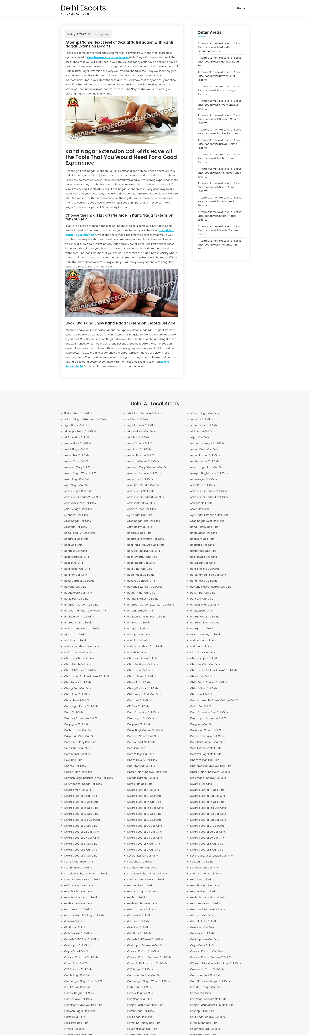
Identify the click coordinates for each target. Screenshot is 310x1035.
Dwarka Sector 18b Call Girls (82, 820)
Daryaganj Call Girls (76, 724)
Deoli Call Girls (136, 748)
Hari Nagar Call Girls (139, 999)
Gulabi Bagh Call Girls (77, 975)
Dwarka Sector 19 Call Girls (144, 820)
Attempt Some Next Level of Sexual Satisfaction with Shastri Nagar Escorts (220, 216)
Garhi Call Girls (136, 897)
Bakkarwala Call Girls (203, 557)
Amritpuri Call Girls (139, 449)
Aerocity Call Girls (201, 419)
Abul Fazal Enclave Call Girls (145, 413)
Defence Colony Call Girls (143, 736)
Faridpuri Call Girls (201, 861)
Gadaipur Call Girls (202, 879)
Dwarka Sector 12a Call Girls (208, 796)
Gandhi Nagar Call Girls (204, 885)
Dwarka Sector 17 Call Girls (81, 814)
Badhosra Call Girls (202, 539)
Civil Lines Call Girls (139, 700)
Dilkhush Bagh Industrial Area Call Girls (88, 778)
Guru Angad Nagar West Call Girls (148, 981)
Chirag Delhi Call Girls (77, 688)
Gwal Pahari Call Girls (77, 987)
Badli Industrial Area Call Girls (145, 545)
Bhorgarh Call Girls (202, 628)
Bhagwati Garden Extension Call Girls (150, 604)
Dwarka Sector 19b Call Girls (208, 820)
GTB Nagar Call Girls (140, 969)
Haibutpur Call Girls (139, 987)
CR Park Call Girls (138, 706)
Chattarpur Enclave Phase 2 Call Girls (88, 676)
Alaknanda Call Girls (203, 431)
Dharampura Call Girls (141, 766)
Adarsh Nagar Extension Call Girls (85, 419)
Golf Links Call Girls (139, 933)
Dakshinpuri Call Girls (140, 718)
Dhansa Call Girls (75, 766)
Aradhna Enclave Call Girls (144, 473)
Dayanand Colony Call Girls (207, 730)
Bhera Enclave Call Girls (205, 622)
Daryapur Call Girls (139, 724)
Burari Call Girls (136, 652)
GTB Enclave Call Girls (78, 969)
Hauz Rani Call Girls (76, 1023)
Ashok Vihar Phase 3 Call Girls (146, 497)
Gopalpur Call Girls (202, 933)
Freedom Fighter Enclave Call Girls (86, 873)
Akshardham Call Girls (141, 431)
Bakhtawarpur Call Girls (142, 557)
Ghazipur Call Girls (201, 915)
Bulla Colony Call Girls (78, 652)
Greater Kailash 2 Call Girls (81, 957)
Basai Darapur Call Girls (79, 581)
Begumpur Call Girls (202, 593)
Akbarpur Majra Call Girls (80, 431)
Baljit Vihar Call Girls (139, 569)
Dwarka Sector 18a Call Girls (208, 814)
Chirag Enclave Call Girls (142, 688)
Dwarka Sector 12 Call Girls (144, 796)
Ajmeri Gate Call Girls (203, 425)
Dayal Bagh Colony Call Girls (145, 730)
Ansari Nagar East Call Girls (207, 467)
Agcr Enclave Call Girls (141, 425)
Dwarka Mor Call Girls (78, 790)
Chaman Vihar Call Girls (79, 658)
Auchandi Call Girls (76, 515)
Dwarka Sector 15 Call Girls (207, 802)
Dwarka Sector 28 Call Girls (144, 838)
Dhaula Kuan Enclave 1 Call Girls (147, 772)
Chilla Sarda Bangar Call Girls (208, 682)
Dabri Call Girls (73, 712)
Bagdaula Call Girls (202, 545)
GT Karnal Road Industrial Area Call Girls (215, 963)
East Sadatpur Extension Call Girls (211, 855)
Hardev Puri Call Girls (140, 993)
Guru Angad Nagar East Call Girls (85, 981)
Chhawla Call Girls (138, 682)
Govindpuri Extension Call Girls (146, 945)
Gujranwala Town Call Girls (207, 969)
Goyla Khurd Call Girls (78, 951)
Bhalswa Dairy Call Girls (79, 616)
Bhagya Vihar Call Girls (204, 604)
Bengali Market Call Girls (142, 599)
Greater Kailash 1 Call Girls (206, 951)
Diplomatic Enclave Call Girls (208, 778)
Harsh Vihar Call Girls (140, 1011)
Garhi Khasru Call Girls (78, 903)
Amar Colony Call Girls (141, 443)
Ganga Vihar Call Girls (204, 891)
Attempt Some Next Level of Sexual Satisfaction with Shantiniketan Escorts (220, 244)
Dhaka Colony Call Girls (142, 760)
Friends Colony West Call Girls (146, 879)
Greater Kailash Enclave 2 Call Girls (212, 957)
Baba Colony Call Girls (204, 527)
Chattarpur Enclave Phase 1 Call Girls (213, 670)
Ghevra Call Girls (75, 921)
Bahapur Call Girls (75, 551)
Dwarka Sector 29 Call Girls (207, 838)
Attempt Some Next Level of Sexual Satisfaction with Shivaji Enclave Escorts (220, 144)
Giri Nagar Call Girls (76, 927)
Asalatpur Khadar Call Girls (144, 485)
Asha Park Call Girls (202, 485)
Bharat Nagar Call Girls (204, 616)
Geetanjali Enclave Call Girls (208, 909)
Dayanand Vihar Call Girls (80, 736)
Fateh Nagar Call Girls (78, 867)
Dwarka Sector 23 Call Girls (144, 832)
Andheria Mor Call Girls (204, 461)
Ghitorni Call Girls (138, 921)
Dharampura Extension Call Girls (210, 766)
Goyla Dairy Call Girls (203, 945)
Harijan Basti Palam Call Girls (145, 1005)
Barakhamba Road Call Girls (208, 575)
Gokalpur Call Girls (139, 927)
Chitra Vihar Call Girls (203, 688)
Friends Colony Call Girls (205, 873)
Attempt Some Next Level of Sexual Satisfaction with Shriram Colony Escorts (220, 119)
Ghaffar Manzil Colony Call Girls (84, 915)
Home (241, 8)
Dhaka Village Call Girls (204, 760)
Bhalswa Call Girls (201, 610)
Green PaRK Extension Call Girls (147, 963)
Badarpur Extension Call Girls (145, 539)
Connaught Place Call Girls (81, 706)
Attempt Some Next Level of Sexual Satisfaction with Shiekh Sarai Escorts (220, 158)
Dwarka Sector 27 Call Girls (81, 838)
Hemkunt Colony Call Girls (143, 1023)
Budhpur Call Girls (201, 646)
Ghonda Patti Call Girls (204, 921)
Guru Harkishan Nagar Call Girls (210, 981)
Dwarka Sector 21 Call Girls (207, 826)
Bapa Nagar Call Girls (140, 575)
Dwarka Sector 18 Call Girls (144, 814)
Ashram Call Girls (201, 503)
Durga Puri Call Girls (139, 784)
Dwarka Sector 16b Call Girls (208, 808)
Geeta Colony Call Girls (142, 909)
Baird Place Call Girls (203, 551)
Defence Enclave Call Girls (207, 736)
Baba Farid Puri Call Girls (79, 533)
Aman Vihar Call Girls (77, 443)
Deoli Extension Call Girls (205, 748)
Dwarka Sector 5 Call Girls (206, 844)
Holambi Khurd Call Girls (205, 1029)
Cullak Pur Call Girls (202, 706)
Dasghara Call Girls (202, 724)
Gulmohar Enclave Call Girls (144, 975)
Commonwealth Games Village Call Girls (216, 700)
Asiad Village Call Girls (78, 509)
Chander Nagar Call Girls (143, 664)
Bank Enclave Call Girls (204, 569)
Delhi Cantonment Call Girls (207, 742)
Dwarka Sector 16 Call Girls (81, 808)
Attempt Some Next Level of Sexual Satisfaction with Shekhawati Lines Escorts (220, 172)
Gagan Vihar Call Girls (141, 885)
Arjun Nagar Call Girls (203, 479)
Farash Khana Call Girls (78, 861)
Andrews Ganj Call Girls (79, 467)
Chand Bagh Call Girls (78, 664)
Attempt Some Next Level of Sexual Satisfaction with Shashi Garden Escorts (220, 230)
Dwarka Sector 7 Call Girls (143, 850)
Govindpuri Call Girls (77, 945)
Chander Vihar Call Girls (205, 664)
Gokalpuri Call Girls (202, 927)
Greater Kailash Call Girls (143, 951)
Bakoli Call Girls (73, 563)
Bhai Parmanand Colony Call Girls (85, 610)
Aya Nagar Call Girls (139, 515)
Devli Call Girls (73, 760)
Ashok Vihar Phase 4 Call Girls (209, 497)
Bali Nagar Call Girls (202, 563)
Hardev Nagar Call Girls (79, 993)
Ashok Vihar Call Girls (140, 491)
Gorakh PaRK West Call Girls (145, 939)
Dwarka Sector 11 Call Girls (80, 796)
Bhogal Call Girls (137, 628)
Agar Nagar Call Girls (77, 425)
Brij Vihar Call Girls (75, 640)
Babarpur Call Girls (139, 533)
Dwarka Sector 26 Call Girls (207, 832)
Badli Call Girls (73, 545)
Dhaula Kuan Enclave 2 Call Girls (210, 772)
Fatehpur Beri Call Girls (141, 867)
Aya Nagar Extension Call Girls (209, 515)
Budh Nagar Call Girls (203, 640)
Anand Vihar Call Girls (78, 461)
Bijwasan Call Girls (75, 634)
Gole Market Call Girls (78, 933)
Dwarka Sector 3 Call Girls (80, 844)
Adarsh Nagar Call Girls (204, 413)
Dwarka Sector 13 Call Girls (81, 802)
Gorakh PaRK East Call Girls (81, 939)
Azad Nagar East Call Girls (143, 521)
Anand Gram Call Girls (204, 449)
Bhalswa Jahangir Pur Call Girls (146, 616)
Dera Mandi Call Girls (77, 754)
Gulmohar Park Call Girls (205, 975)
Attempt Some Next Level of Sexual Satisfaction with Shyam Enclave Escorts (220, 104)
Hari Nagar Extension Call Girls (83, 1005)
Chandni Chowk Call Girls (80, 670)
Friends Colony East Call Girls (82, 879)
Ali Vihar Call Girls (138, 437)
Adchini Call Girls (137, 419)
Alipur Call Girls (199, 437)
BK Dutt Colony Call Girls (205, 634)
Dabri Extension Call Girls (143, 712)
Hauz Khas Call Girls (139, 1017)
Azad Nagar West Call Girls (207, 521)
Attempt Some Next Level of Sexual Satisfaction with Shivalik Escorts (220, 131)
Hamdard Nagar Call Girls (206, 987)
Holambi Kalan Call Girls (142, 1029)
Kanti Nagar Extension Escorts (108, 57)
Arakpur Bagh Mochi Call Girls (209, 473)
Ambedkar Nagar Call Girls (207, 443)
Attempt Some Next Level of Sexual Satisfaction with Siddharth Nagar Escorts (220, 61)
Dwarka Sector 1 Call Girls (143, 790)
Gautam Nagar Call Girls (205, 903)
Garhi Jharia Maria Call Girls (207, 897)
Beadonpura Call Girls (78, 593)
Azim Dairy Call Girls (139, 527)
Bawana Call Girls (75, 587)
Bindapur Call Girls (138, 634)
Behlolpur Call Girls (76, 599)
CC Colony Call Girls (202, 652)
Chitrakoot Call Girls (77, 694)
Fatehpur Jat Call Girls (204, 867)
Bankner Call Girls (75, 575)
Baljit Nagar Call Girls (77, 569)
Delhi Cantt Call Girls (77, 748)
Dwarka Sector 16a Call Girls (145, 808)
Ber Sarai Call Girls (201, 599)
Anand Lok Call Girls (76, 455)
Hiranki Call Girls (74, 1029)
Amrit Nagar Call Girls (78, 449)
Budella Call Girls (137, 640)
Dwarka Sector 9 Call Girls (80, 855)
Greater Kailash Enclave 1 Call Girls (149, 957)
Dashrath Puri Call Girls (78, 730)
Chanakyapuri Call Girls (205, 658)
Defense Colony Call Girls (80, 742)
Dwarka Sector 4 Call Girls (143, 844)
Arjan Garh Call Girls (140, 479)
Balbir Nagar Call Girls (141, 563)
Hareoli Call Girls (200, 993)
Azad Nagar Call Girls (77, 521)
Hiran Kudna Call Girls (203, 1023)
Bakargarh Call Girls (76, 557)
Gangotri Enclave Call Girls (81, 897)
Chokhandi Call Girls (203, 694)
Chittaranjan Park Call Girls (144, 694)
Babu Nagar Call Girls (203, 533)
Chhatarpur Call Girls (77, 682)
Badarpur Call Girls (76, 539)
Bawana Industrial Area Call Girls (210, 587)
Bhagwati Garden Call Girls (81, 604)
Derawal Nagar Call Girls (205, 754)
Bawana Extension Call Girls (144, 587)
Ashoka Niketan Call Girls (80, 503)
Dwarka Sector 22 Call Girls (81, 832)
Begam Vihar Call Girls (141, 593)
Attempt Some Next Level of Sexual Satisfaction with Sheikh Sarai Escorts (220, 187)
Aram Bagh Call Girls (77, 479)
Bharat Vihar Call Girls (78, 622)
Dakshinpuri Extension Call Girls (210, 718)
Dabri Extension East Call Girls (209, 712)
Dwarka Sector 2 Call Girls (80, 826)
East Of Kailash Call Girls (142, 855)
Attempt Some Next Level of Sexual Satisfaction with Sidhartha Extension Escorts (220, 47)
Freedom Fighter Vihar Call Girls (147, 873)
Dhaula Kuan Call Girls (78, 772)
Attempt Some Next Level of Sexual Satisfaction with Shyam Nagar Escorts (220, 90)
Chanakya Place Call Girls (143, 658)
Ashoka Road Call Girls (141, 503)
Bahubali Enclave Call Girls (143, 551)
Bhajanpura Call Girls (140, 610)
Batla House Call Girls (203, 581)
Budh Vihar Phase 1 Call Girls (81, 646)
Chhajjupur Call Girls (203, 676)
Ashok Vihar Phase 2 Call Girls (83, 497)
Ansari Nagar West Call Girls (82, 473)
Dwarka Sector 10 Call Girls (207, 790)
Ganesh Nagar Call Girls (142, 891)
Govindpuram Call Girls (204, 939)
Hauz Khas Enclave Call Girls (208, 1017)
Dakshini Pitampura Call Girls (82, 718)
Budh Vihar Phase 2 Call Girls (145, 646)
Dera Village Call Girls (140, 754)
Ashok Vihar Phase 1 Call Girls (208, 491)
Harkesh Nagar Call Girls (79, 1011)
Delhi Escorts (83, 8)
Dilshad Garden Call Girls (143, 778)
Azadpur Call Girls (75, 527)
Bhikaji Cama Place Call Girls (82, 628)
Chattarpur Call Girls (140, 670)
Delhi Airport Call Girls (141, 742)
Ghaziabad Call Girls (140, 915)
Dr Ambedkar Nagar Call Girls (83, 784)
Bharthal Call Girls (138, 622)
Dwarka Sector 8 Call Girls (206, 850)
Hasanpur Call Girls (202, 1011)
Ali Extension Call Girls (78, 437)
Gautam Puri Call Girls (78, 909)
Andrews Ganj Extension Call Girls (148, 467)
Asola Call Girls (199, 509)
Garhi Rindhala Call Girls (142, 903)
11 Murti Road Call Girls (78, 413)
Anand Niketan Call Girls (142, 455)
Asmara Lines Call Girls (141, 509)
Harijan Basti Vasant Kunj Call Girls (211, 1005)
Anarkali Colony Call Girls (143, 461)
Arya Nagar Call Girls (77, 485)
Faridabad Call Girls (139, 861)
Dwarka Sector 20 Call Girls (144, 826)
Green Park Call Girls (77, 963)
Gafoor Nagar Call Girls (78, 885)
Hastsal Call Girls (74, 1017)
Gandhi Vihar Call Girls (78, 891)
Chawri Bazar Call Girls (141, 676)
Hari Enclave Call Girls (78, 999)
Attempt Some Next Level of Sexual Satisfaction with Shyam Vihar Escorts (220, 76)
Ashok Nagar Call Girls (78, 491)
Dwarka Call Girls (201, 784)
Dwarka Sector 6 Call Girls (80, 850)
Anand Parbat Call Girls (205, 455)
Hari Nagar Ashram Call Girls (208, 999)
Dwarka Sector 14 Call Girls (144, 802)
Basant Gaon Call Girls (141, 581)
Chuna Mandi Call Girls (78, 700)
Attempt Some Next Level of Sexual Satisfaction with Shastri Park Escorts (220, 201)
